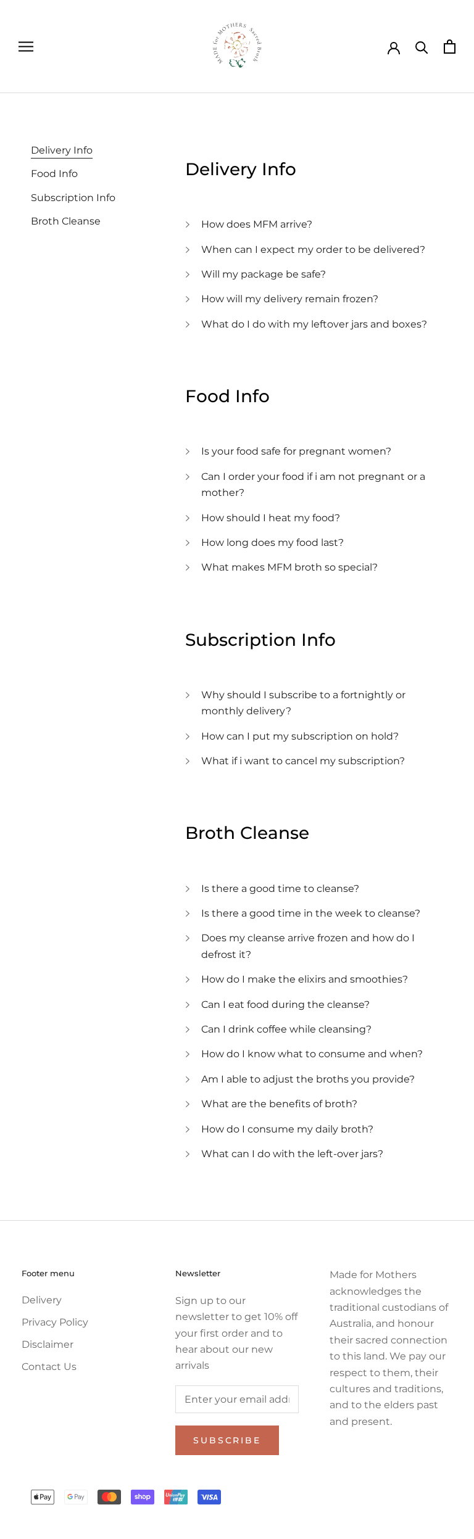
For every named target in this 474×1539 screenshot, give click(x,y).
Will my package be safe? (263, 274)
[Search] (421, 46)
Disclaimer (47, 1344)
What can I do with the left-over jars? (292, 1154)
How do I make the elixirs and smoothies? (304, 979)
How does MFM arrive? (256, 224)
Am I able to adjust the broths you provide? (308, 1079)
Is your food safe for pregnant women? (296, 451)
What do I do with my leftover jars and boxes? (314, 324)
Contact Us (49, 1366)
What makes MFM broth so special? (289, 567)
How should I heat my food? (270, 518)
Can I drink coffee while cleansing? (286, 1029)
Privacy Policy (55, 1322)
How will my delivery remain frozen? (289, 299)
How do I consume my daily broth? (287, 1129)
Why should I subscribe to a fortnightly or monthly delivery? (303, 703)
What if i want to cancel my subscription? (303, 761)
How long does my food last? (272, 542)
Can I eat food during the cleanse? (285, 1004)
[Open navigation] (26, 46)
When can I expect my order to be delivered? (313, 249)
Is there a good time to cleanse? (280, 888)
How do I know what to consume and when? (312, 1054)
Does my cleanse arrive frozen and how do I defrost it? (308, 946)
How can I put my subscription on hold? (300, 736)
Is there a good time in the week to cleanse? (310, 913)
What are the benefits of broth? (279, 1104)
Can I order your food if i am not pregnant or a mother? (313, 484)
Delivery (42, 1300)
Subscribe (226, 1440)
